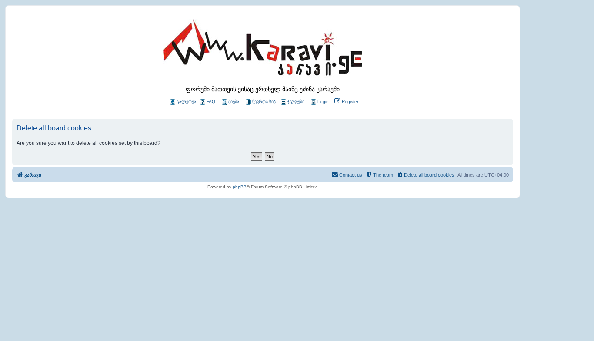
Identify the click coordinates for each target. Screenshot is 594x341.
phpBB (240, 186)
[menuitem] (319, 102)
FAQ (211, 101)
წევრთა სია (264, 101)
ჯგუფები (295, 101)
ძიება (233, 101)
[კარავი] (262, 50)
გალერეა (186, 101)
